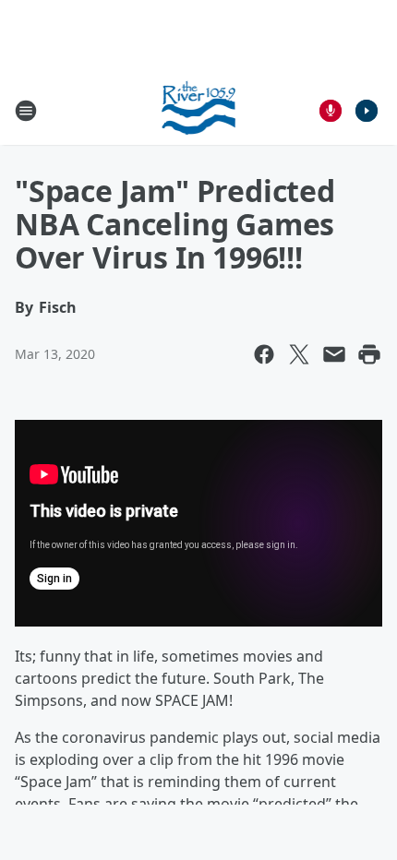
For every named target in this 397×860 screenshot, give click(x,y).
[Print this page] (369, 354)
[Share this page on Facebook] (264, 354)
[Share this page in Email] (334, 354)
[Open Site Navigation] (26, 111)
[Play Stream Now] (366, 111)
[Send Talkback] (330, 111)
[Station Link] (199, 110)
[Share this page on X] (299, 354)
